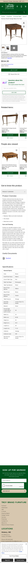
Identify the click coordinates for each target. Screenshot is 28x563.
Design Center (5, 515)
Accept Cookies (20, 560)
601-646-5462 (9, 539)
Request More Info (15, 74)
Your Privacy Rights (14, 556)
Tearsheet (8, 258)
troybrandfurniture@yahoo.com (13, 541)
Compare (11, 137)
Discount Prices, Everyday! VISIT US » (14, 1)
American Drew (10, 64)
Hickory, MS (6, 532)
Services (3, 517)
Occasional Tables (17, 16)
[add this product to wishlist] (23, 26)
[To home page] (10, 6)
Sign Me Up (6, 491)
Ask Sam (14, 92)
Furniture (3, 16)
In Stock (3, 511)
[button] (2, 6)
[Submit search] (24, 12)
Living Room (9, 16)
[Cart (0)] (25, 6)
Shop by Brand (5, 513)
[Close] (26, 544)
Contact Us (4, 521)
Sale (2, 509)
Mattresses (4, 507)
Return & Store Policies (7, 524)
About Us (4, 523)
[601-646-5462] (21, 6)
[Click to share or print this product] (23, 23)
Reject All (7, 560)
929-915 (6, 65)
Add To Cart (14, 70)
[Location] (17, 6)
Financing (4, 519)
